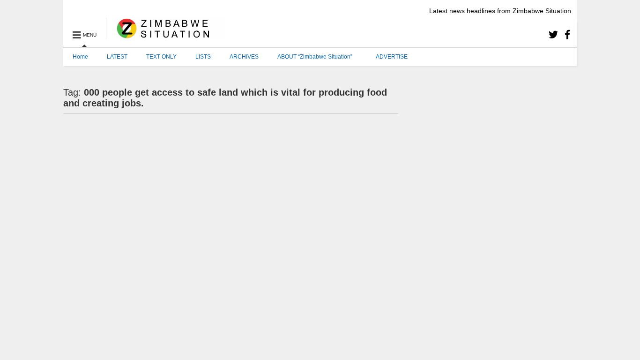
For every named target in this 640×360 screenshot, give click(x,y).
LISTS (203, 56)
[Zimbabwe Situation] (165, 35)
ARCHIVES (244, 56)
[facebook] (567, 35)
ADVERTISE (392, 56)
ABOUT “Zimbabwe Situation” (314, 56)
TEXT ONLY (161, 56)
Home (80, 56)
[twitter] (553, 35)
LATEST (117, 56)
